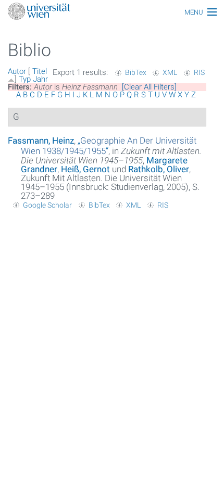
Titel (39, 71)
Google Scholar (47, 205)
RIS (199, 72)
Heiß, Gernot (85, 169)
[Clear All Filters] (149, 87)
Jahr (40, 79)
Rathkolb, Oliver (158, 169)
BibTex (135, 72)
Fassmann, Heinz (41, 140)
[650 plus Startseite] (112, 12)
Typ (25, 79)
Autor (17, 71)
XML (170, 72)
